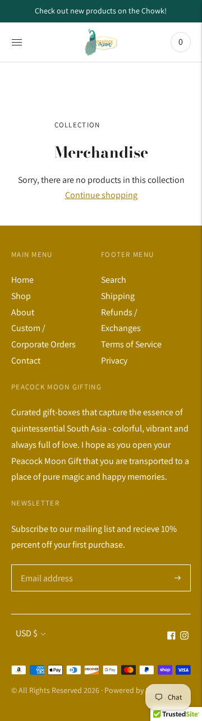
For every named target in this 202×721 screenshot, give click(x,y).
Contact (25, 360)
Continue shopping (101, 195)
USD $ (27, 633)
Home (22, 280)
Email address (45, 565)
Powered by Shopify (137, 690)
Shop (21, 296)
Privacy (114, 360)
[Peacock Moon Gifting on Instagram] (184, 636)
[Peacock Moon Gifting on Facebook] (171, 636)
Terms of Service (131, 344)
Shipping (118, 296)
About (22, 312)
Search (113, 280)
